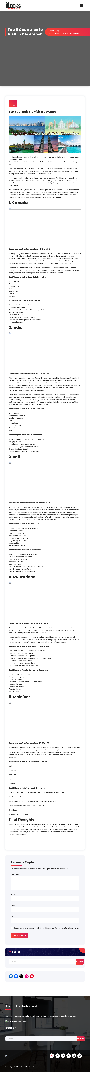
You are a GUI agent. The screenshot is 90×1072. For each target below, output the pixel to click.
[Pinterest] (32, 976)
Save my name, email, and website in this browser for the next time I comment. (46, 928)
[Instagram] (27, 976)
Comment (16, 874)
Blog (57, 30)
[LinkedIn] (11, 976)
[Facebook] (16, 976)
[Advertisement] (45, 69)
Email (13, 906)
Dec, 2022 (13, 103)
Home (51, 30)
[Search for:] (45, 962)
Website (14, 917)
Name (14, 894)
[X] (21, 976)
